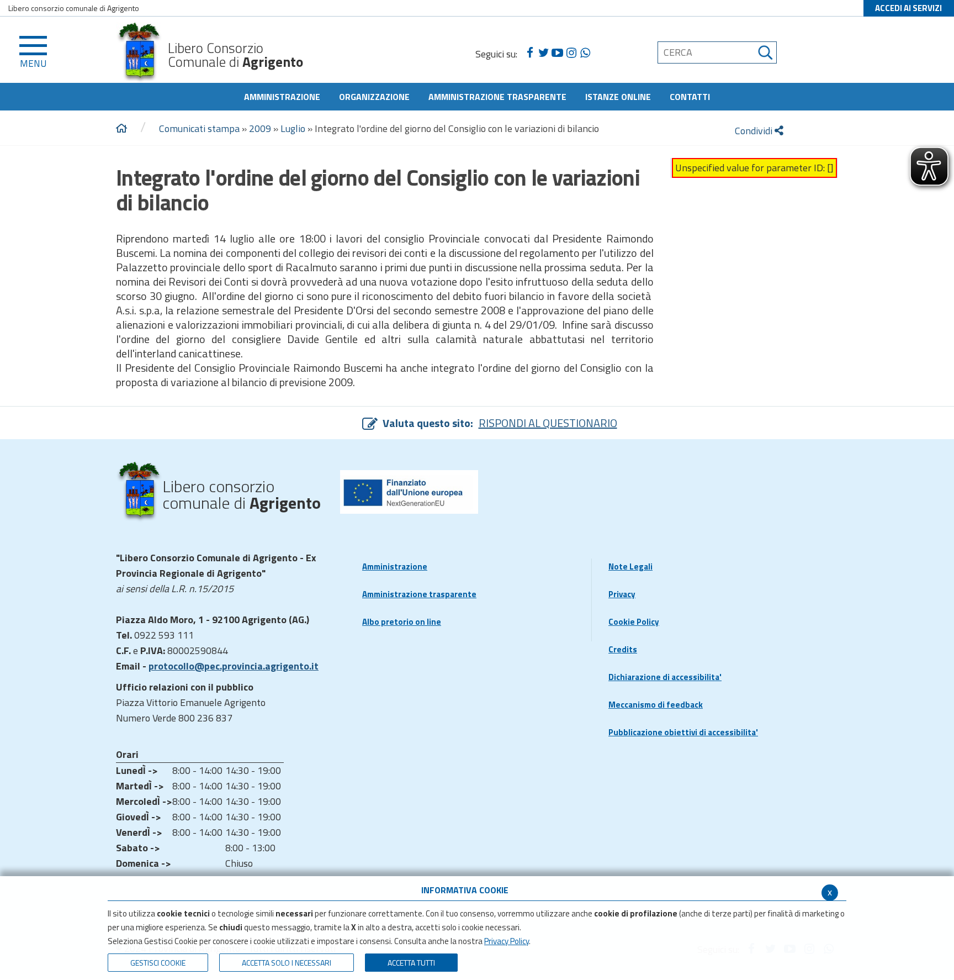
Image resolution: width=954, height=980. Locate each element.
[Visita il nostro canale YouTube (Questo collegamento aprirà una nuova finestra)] (557, 53)
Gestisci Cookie (158, 962)
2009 (260, 128)
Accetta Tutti (411, 962)
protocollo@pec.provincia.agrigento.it (234, 665)
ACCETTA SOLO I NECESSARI (286, 962)
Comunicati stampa (199, 128)
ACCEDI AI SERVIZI (908, 8)
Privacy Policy (506, 941)
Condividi (755, 130)
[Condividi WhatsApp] (585, 53)
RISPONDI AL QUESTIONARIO (548, 422)
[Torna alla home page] (121, 128)
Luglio (292, 128)
